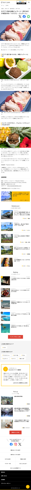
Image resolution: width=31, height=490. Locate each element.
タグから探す (8, 459)
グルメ (28, 266)
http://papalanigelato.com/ (14, 185)
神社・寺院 (27, 242)
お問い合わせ (4, 476)
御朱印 (28, 404)
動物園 (28, 415)
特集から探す (23, 459)
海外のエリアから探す (15, 454)
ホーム (2, 5)
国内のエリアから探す (15, 450)
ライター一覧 (8, 463)
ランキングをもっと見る (15, 336)
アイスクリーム (6, 355)
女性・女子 (22, 358)
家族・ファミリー (26, 427)
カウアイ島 (16, 355)
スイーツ (14, 358)
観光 (29, 218)
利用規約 (3, 479)
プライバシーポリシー (6, 483)
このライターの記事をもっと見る (20, 382)
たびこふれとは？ (23, 463)
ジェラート (5, 358)
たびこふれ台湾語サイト (15, 468)
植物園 (28, 254)
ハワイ (7, 5)
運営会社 (3, 472)
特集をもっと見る (15, 432)
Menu (29, 2)
